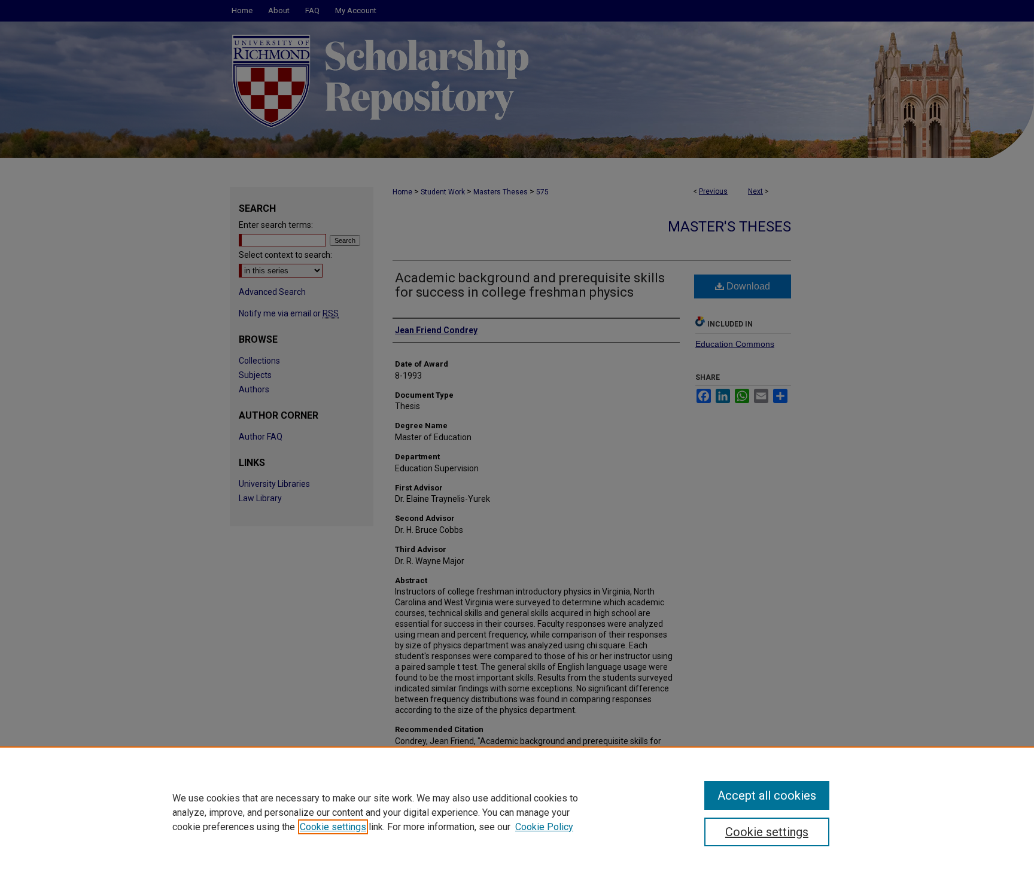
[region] (517, 812)
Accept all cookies (766, 795)
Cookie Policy (544, 827)
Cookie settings (333, 827)
